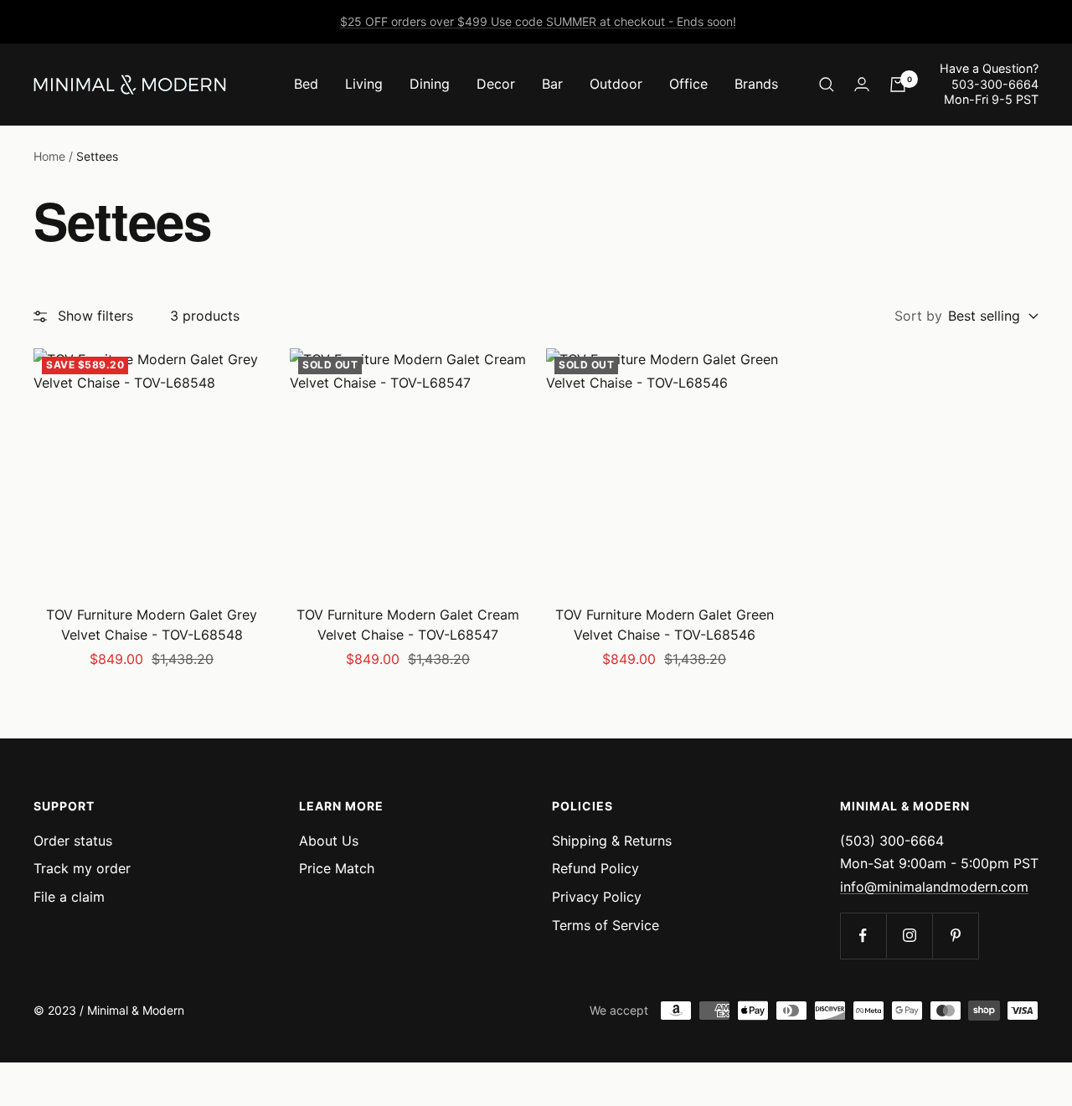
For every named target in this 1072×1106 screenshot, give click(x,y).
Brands (756, 83)
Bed (306, 83)
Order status (73, 840)
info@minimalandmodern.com (934, 886)
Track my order (82, 868)
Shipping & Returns (612, 840)
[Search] (826, 84)
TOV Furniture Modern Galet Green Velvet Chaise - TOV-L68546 (664, 624)
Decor (496, 83)
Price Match (336, 868)
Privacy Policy (597, 896)
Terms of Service (605, 925)
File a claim (69, 896)
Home (49, 156)
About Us (328, 840)
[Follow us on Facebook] (863, 936)
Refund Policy (595, 868)
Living (364, 83)
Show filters (95, 315)
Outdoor (616, 83)
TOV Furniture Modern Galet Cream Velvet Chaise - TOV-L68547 (407, 624)
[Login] (861, 84)
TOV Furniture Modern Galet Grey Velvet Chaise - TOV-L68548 (151, 624)
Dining (430, 83)
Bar (552, 83)
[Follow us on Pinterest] (955, 936)
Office (688, 83)
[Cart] (897, 84)
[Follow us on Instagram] (909, 936)
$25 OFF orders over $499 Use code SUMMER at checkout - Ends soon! (538, 21)
